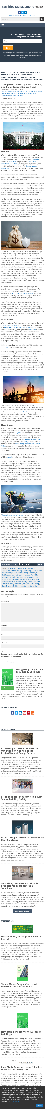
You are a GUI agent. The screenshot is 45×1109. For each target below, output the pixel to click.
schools (15, 164)
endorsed (32, 330)
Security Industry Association (12, 584)
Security (34, 93)
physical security (29, 579)
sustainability (32, 586)
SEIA (25, 584)
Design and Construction (20, 91)
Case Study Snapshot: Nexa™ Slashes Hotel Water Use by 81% (21, 1068)
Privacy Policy (15, 1101)
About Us (25, 16)
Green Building (32, 91)
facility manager (24, 575)
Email (4, 634)
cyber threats (35, 159)
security (37, 581)
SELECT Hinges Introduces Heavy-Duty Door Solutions (22, 838)
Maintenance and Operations (18, 93)
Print (40, 564)
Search (42, 19)
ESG (37, 573)
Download (7, 688)
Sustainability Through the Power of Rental (21, 937)
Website (4, 643)
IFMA (36, 575)
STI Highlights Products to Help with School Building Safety (21, 798)
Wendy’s (26, 441)
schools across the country (32, 439)
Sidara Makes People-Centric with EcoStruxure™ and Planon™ (20, 985)
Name (4, 625)
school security (21, 581)
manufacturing (17, 579)
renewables (11, 581)
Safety (30, 93)
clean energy (27, 570)
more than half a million (27, 412)
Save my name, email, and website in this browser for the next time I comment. (22, 655)
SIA (28, 584)
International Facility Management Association (18, 577)
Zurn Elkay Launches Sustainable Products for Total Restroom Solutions (19, 886)
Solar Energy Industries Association (14, 586)
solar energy (35, 584)
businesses (12, 162)
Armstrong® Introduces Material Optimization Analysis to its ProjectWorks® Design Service (20, 751)
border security (16, 570)
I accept (39, 1106)
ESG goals (17, 433)
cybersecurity (6, 573)
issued (7, 347)
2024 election (12, 568)
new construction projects (10, 325)
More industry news (22, 911)
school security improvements (22, 293)
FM (32, 575)
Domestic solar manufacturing (12, 515)
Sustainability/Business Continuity (12, 95)
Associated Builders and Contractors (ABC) (19, 327)
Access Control (7, 91)
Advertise (32, 16)
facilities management (10, 575)
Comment (5, 601)
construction (37, 570)
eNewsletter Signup (15, 16)
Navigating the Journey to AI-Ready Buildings (29, 670)
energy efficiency (29, 573)
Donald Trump (17, 573)
